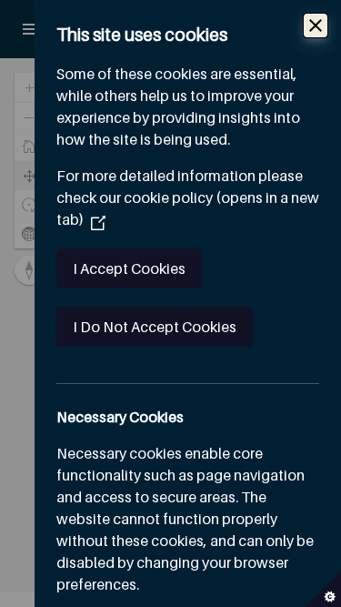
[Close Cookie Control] (315, 25)
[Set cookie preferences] (323, 589)
